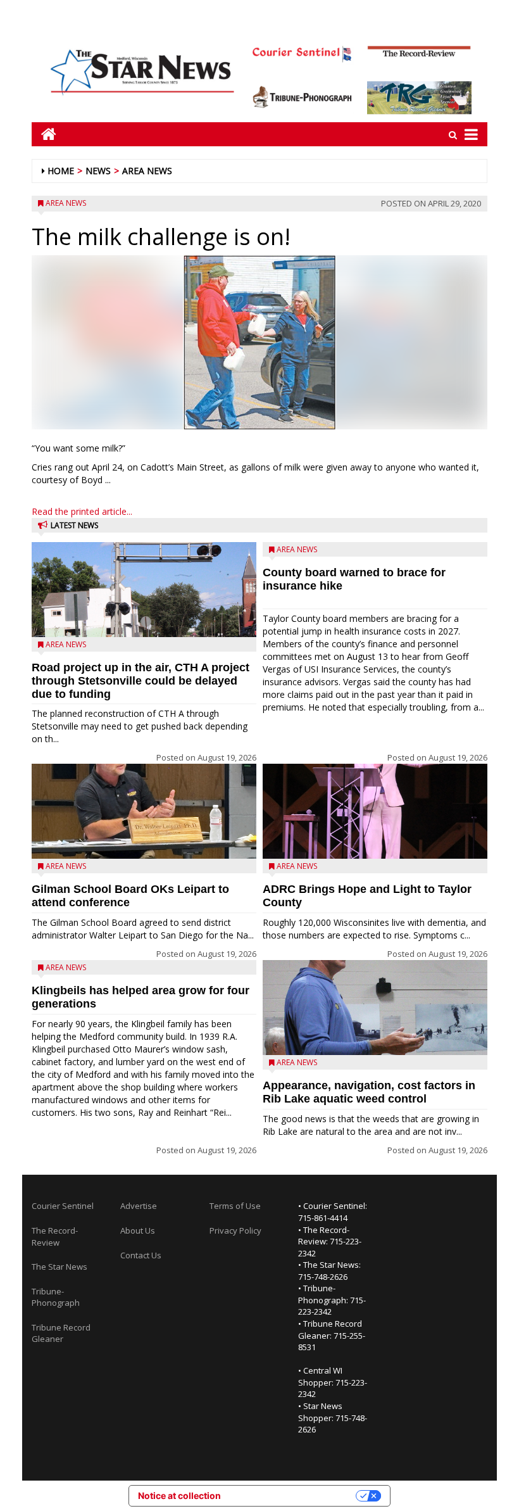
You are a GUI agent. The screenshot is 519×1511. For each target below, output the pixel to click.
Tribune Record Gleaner (61, 1333)
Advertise (138, 1205)
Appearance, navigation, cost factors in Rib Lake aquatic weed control (369, 1092)
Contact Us (140, 1255)
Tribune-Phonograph (56, 1297)
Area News (147, 171)
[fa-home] (44, 134)
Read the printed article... (82, 511)
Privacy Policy (235, 1230)
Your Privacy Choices (293, 1495)
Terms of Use (235, 1205)
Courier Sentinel (63, 1205)
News (98, 171)
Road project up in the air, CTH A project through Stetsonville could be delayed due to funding (140, 680)
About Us (137, 1230)
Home (60, 171)
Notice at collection (179, 1495)
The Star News (59, 1266)
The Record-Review (55, 1236)
